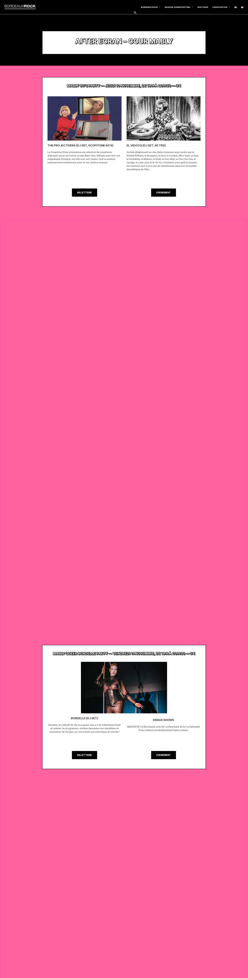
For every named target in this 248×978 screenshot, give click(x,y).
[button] (135, 12)
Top (241, 971)
